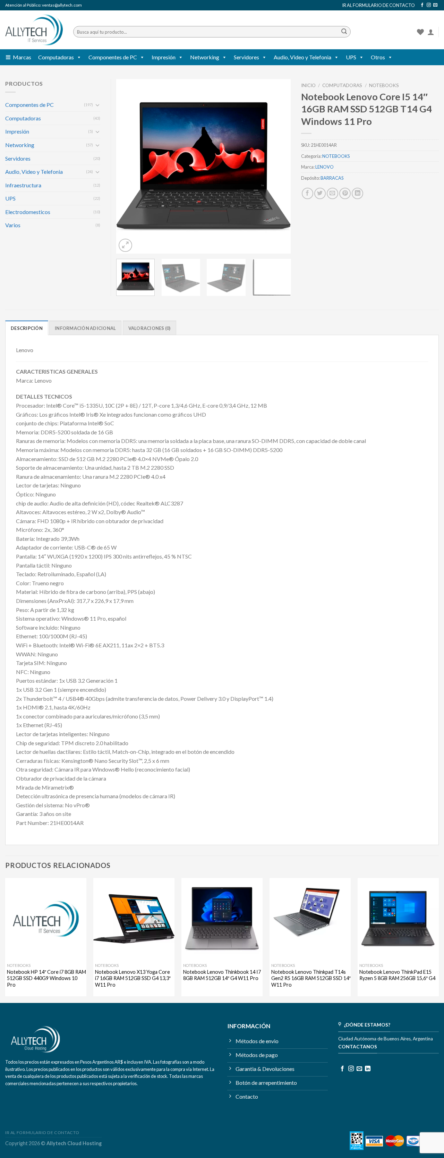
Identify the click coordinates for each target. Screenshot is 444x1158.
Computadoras (56, 57)
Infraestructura (23, 185)
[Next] (278, 166)
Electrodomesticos (27, 211)
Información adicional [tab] (85, 328)
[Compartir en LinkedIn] (357, 193)
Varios (12, 225)
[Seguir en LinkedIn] (367, 1069)
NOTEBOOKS (384, 85)
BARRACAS (332, 178)
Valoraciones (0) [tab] (149, 328)
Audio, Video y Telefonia (302, 57)
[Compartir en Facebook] (307, 193)
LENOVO (324, 167)
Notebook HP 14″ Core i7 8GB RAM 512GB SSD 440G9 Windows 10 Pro (46, 978)
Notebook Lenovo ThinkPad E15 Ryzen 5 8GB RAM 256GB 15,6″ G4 (397, 975)
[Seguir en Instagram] (429, 5)
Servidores (246, 57)
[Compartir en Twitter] (320, 193)
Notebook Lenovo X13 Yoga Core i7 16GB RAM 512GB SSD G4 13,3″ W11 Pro (133, 978)
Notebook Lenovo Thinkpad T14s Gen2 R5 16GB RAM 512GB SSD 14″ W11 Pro (311, 978)
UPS (351, 57)
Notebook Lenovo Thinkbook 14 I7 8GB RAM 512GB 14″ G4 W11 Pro (222, 975)
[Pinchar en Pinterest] (345, 193)
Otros (378, 57)
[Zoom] (125, 245)
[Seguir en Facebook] (422, 5)
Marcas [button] (22, 57)
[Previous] (128, 166)
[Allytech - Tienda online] (34, 30)
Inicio (308, 85)
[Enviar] (344, 32)
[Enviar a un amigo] (332, 193)
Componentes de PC (112, 57)
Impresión (164, 57)
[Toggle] (97, 105)
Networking (204, 57)
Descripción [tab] (27, 328)
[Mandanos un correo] (435, 5)
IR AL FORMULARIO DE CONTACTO (378, 5)
